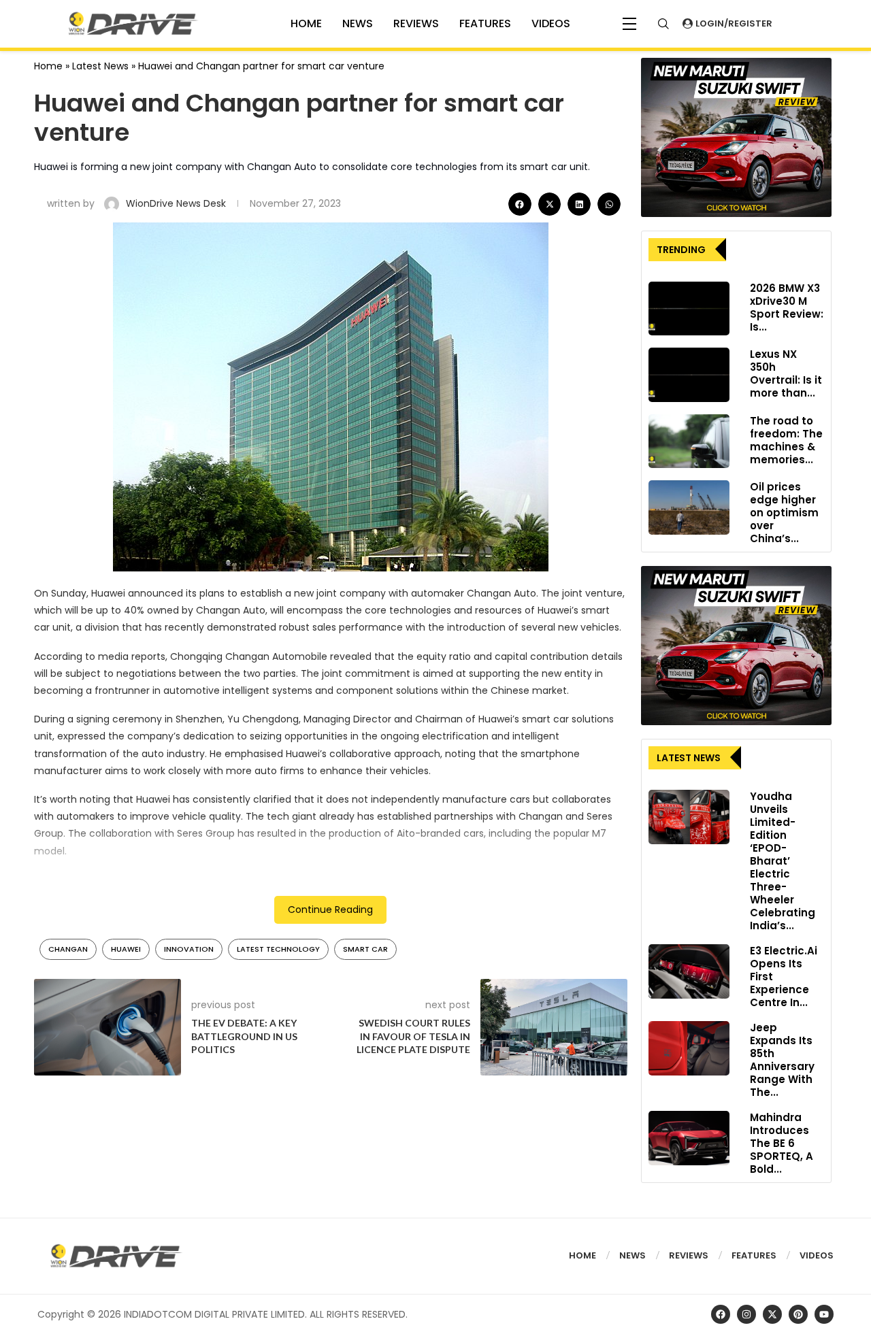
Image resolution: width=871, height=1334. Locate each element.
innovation (189, 949)
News (357, 23)
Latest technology (278, 949)
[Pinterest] (798, 1314)
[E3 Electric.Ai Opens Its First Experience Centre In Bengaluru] (688, 971)
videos (550, 23)
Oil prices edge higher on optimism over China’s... (784, 513)
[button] (519, 204)
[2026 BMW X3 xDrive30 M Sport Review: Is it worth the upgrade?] (688, 309)
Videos (817, 1255)
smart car (365, 949)
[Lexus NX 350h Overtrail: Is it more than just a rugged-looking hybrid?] (688, 375)
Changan (68, 949)
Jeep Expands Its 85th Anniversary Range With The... (782, 1059)
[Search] (663, 23)
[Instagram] (746, 1314)
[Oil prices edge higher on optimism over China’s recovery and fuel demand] (688, 507)
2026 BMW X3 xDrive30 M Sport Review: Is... (786, 307)
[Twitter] (772, 1314)
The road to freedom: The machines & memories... (786, 440)
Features (485, 23)
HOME (306, 23)
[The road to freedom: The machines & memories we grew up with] (688, 441)
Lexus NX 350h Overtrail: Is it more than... (786, 373)
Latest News (100, 66)
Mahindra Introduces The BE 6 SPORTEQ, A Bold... (781, 1143)
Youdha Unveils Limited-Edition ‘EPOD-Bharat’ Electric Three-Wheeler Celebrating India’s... (782, 861)
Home (48, 66)
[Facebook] (720, 1314)
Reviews (416, 23)
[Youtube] (824, 1314)
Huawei (126, 949)
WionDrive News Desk (177, 203)
